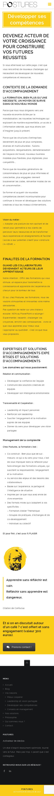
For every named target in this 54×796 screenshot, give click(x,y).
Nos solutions (12, 713)
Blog (7, 689)
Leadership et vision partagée (22, 701)
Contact (9, 725)
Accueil (9, 685)
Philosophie (11, 717)
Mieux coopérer (15, 697)
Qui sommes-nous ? (15, 721)
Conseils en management (20, 709)
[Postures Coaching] (20, 4)
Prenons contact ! (22, 647)
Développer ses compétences (22, 705)
